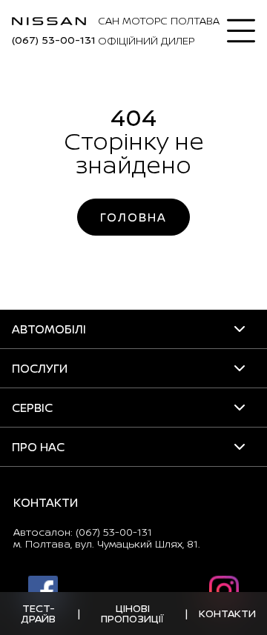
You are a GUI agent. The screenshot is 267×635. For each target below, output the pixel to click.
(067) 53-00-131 (54, 40)
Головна (133, 217)
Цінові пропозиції (132, 613)
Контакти (227, 613)
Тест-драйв (39, 613)
